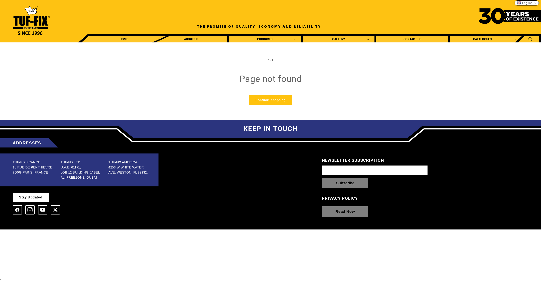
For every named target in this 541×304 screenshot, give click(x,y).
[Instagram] (30, 209)
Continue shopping (270, 100)
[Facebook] (17, 209)
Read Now (345, 211)
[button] (265, 39)
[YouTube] (42, 209)
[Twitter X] (55, 209)
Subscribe (345, 183)
